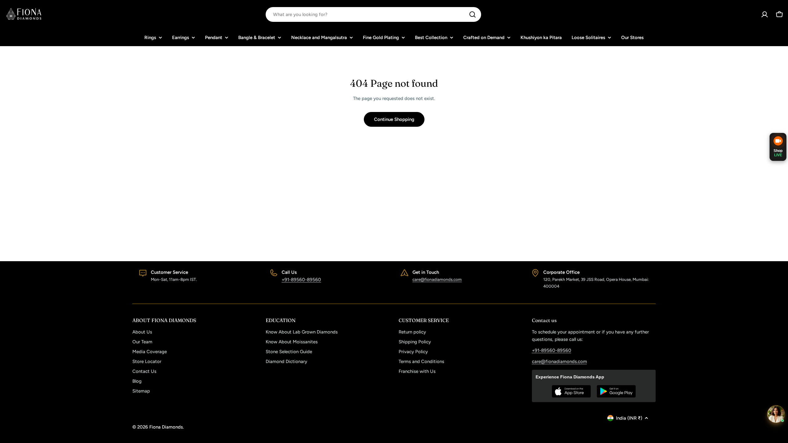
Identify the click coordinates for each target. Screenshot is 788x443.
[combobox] (373, 14)
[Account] (764, 14)
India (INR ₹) (629, 418)
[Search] (472, 14)
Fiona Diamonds (166, 427)
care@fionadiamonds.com (437, 279)
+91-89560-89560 (301, 279)
